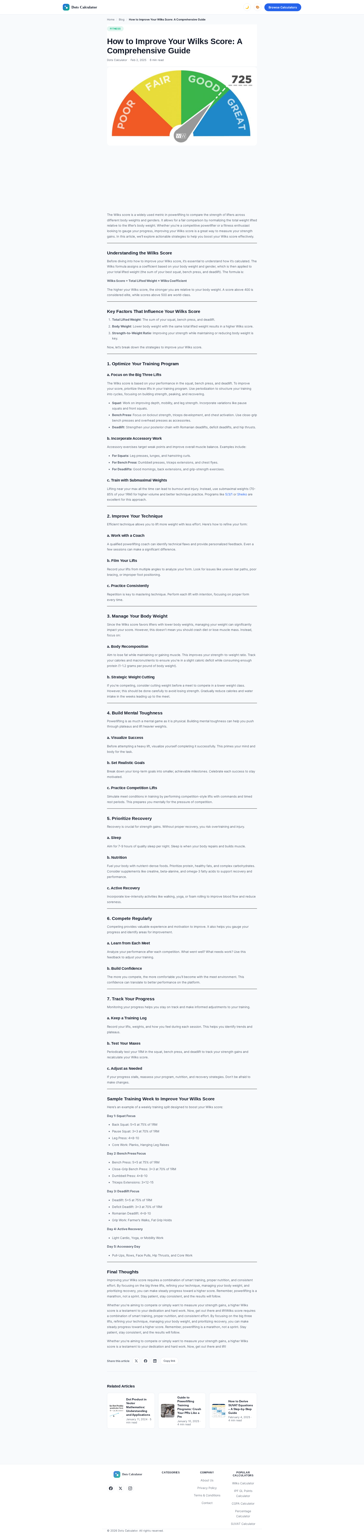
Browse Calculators (283, 7)
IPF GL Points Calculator (243, 1493)
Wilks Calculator (243, 1483)
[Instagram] (130, 1488)
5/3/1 (229, 494)
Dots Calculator (84, 7)
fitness (115, 28)
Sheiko (242, 494)
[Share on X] (136, 1361)
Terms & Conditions (207, 1495)
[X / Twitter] (120, 1488)
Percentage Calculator (243, 1513)
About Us (207, 1480)
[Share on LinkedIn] (155, 1361)
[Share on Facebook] (145, 1361)
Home (110, 19)
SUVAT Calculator (243, 1523)
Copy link (169, 1360)
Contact (207, 1503)
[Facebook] (111, 1488)
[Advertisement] (182, 181)
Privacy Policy (207, 1488)
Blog (121, 19)
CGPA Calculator (243, 1503)
